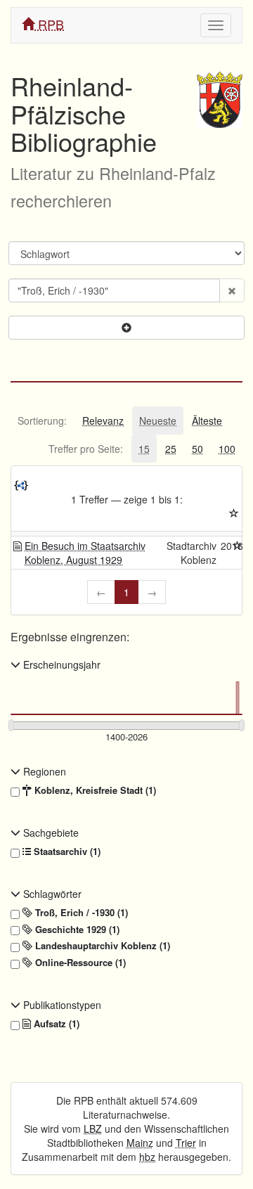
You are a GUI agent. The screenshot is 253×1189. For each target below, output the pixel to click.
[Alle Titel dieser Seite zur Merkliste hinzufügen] (234, 513)
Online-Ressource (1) (79, 962)
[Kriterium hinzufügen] (126, 328)
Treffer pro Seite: (85, 449)
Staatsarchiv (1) (65, 851)
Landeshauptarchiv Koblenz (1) (101, 945)
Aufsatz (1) (55, 1023)
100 (227, 449)
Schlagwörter (51, 894)
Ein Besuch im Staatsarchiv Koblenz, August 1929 (85, 553)
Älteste (207, 420)
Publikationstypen (60, 1005)
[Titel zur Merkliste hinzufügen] (237, 546)
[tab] (42, 420)
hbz (147, 1157)
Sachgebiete (49, 832)
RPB (49, 24)
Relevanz (103, 420)
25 (170, 449)
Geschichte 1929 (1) (75, 929)
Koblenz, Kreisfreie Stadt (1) (94, 790)
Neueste (157, 420)
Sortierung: (42, 420)
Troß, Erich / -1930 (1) (80, 912)
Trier (186, 1143)
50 (197, 449)
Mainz (139, 1143)
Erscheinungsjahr (60, 664)
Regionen (43, 771)
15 (144, 449)
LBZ (93, 1128)
